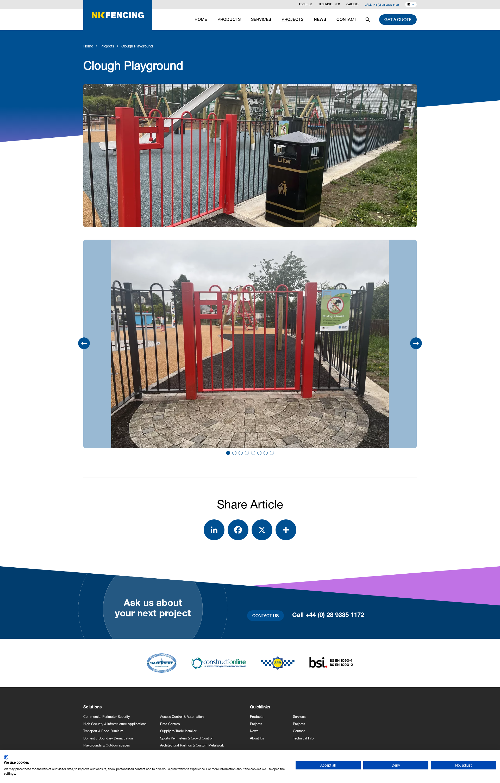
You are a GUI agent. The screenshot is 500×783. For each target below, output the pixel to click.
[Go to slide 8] (272, 453)
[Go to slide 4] (247, 453)
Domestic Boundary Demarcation (108, 738)
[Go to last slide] (84, 343)
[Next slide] (416, 343)
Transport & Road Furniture (103, 731)
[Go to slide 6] (259, 453)
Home (88, 46)
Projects (107, 46)
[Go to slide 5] (253, 453)
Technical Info (329, 4)
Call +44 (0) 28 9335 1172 (382, 4)
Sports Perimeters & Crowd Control (186, 738)
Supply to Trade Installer (178, 731)
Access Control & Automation (182, 717)
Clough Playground (137, 46)
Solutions (92, 708)
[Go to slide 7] (266, 453)
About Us (305, 4)
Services (299, 717)
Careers (352, 4)
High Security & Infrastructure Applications (114, 724)
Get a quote (397, 19)
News (254, 731)
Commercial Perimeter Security (106, 717)
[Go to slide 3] (241, 453)
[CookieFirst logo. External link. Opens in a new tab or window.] (6, 757)
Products (256, 717)
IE (408, 4)
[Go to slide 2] (234, 453)
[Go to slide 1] (228, 453)
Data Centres (170, 724)
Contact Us (265, 615)
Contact (299, 731)
